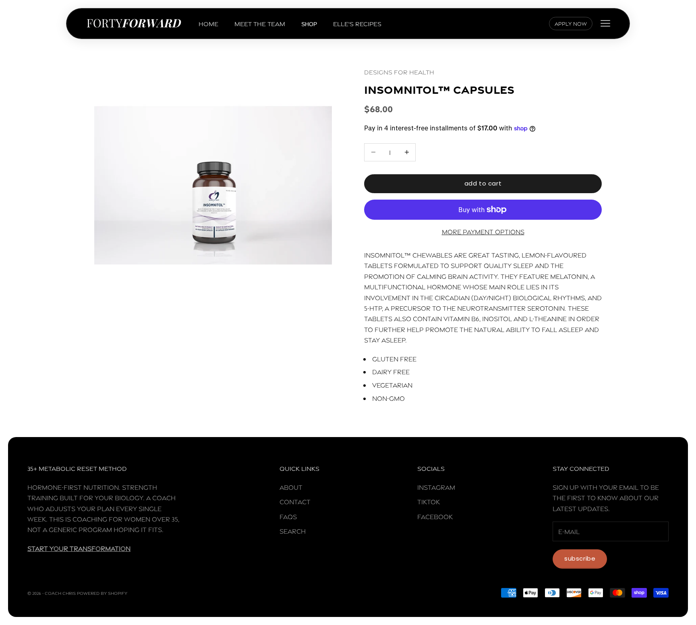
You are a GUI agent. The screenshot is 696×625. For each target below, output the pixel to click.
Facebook (435, 516)
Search (293, 530)
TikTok (428, 501)
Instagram (436, 487)
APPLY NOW (571, 23)
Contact (295, 501)
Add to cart (483, 183)
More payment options (483, 231)
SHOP (309, 24)
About (291, 487)
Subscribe (579, 558)
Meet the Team (259, 23)
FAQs (288, 516)
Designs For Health (399, 71)
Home (208, 23)
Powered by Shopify (102, 593)
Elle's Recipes (357, 23)
